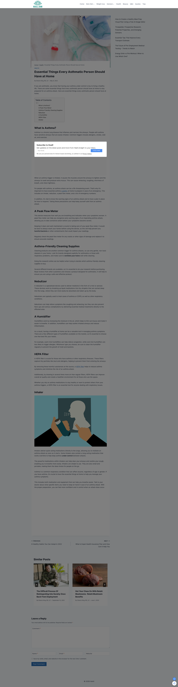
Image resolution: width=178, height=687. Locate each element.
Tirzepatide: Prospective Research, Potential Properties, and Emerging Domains (128, 30)
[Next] (104, 585)
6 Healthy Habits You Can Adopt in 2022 (46, 542)
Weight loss (100, 4)
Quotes (138, 4)
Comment (36, 628)
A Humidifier (43, 115)
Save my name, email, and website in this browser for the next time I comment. (60, 659)
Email (61, 654)
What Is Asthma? (44, 105)
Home (82, 4)
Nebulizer (42, 113)
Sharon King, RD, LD (42, 80)
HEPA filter (80, 367)
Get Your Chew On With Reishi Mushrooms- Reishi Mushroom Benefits (88, 594)
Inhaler (41, 120)
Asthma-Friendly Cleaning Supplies (50, 110)
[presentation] (51, 575)
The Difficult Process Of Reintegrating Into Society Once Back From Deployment (51, 594)
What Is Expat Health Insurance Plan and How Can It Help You (93, 544)
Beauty (125, 4)
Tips (144, 4)
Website (89, 654)
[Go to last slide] (36, 585)
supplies (64, 191)
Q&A (131, 4)
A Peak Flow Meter (45, 108)
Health (118, 4)
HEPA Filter (43, 117)
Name (35, 654)
